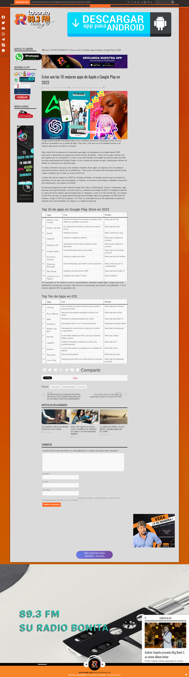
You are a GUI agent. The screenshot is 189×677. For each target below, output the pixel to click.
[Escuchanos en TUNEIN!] (27, 82)
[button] (4, 620)
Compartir (91, 370)
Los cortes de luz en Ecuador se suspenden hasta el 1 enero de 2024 (106, 395)
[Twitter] (5, 23)
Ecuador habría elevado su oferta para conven (49, 2)
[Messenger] (5, 50)
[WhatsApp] (5, 34)
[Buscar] (173, 2)
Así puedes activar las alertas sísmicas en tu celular (55, 428)
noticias (82, 387)
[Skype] (5, 45)
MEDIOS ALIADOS (21, 106)
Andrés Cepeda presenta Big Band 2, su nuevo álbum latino (165, 654)
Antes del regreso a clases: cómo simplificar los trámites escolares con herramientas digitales (84, 430)
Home (46, 50)
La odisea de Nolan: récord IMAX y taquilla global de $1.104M (112, 429)
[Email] (5, 28)
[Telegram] (5, 39)
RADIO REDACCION (60, 87)
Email (44, 482)
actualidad (55, 387)
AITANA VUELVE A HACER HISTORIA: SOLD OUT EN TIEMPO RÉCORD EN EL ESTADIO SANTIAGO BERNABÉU (64, 396)
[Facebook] (5, 17)
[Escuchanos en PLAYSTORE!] (22, 93)
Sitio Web (46, 490)
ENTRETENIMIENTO (59, 50)
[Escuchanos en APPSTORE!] (22, 99)
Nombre (45, 474)
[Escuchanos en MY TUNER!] (22, 88)
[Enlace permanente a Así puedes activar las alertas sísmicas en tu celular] (55, 423)
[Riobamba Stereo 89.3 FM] (35, 26)
